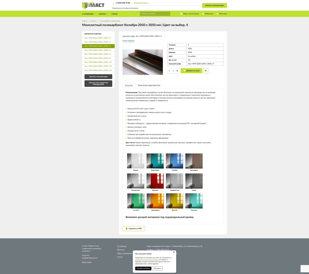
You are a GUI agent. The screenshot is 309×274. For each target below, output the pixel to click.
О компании (122, 246)
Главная (84, 21)
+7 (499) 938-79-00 (123, 3)
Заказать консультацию (214, 5)
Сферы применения (124, 253)
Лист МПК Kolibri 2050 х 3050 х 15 (98, 70)
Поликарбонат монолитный (110, 21)
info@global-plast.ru (141, 3)
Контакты (121, 250)
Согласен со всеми (143, 268)
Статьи (120, 257)
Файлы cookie (87, 262)
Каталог (94, 21)
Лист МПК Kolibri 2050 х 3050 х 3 (97, 42)
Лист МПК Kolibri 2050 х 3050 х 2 (97, 38)
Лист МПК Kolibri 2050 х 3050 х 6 (97, 54)
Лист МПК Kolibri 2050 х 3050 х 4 (97, 46)
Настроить (157, 268)
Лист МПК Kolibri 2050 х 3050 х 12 (98, 66)
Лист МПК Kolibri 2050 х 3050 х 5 (97, 50)
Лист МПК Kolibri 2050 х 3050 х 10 (98, 62)
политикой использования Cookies (146, 259)
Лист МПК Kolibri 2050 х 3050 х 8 (97, 58)
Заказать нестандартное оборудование (98, 83)
